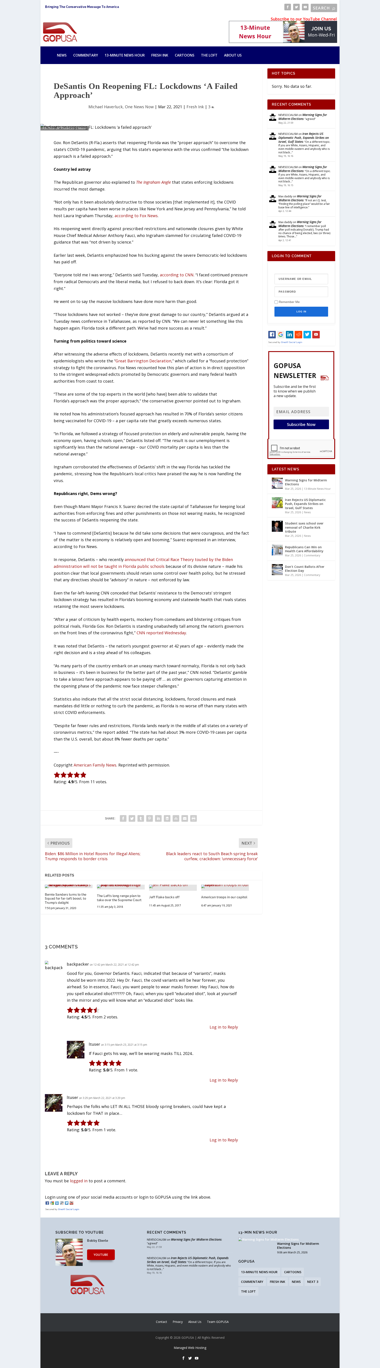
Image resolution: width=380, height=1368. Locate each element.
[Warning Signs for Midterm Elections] (277, 483)
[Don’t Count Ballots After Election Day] (277, 569)
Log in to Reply (224, 1027)
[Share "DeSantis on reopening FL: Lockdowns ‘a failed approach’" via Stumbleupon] (176, 818)
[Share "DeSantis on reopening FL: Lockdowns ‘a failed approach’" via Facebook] (123, 818)
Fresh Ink (159, 55)
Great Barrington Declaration (143, 360)
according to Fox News (136, 215)
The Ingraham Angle (153, 182)
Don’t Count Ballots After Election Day (304, 569)
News (62, 55)
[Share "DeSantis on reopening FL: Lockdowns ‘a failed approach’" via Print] (193, 818)
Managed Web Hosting (190, 1348)
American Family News (95, 765)
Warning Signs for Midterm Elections (302, 117)
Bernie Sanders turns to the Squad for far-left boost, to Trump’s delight (65, 898)
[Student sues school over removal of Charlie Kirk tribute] (277, 526)
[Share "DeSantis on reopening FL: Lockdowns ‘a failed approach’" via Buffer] (167, 818)
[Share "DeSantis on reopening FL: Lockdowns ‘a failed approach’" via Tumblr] (140, 818)
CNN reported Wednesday (161, 632)
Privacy (178, 1322)
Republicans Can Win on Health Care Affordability (304, 549)
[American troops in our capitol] (225, 886)
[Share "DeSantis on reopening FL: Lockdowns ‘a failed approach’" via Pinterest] (149, 818)
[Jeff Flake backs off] (173, 886)
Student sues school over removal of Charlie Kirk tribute (304, 527)
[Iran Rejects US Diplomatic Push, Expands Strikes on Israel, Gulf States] (277, 502)
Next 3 (312, 1282)
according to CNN (177, 274)
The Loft (209, 55)
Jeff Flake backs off (164, 897)
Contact (161, 1322)
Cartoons (184, 55)
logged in (79, 1180)
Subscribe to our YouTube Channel (304, 19)
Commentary (85, 55)
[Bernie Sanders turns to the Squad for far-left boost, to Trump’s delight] (69, 886)
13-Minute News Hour (125, 55)
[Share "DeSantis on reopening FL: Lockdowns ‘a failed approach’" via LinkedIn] (158, 818)
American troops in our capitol (224, 897)
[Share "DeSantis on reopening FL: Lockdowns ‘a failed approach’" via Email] (184, 818)
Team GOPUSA (218, 1322)
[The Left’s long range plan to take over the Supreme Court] (121, 886)
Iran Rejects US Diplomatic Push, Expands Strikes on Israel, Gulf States (303, 138)
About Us (233, 55)
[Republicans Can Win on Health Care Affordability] (277, 550)
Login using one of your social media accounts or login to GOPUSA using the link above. (128, 1197)
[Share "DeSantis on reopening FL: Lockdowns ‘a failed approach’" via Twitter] (132, 818)
